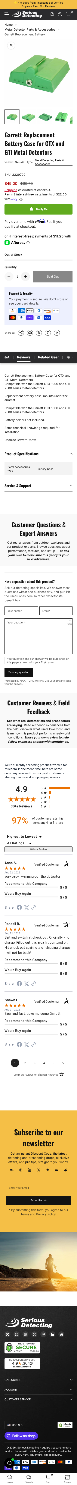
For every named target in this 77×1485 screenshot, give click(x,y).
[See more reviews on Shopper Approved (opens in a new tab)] (33, 908)
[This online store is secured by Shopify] (65, 1425)
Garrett (19, 162)
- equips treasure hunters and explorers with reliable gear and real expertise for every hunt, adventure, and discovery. (38, 1451)
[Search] (52, 14)
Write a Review (38, 849)
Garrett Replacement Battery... (25, 34)
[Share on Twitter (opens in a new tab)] (26, 907)
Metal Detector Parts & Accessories (29, 29)
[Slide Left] (7, 4)
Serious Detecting (28, 1447)
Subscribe (36, 1200)
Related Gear (48, 357)
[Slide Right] (70, 4)
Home (8, 24)
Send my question (18, 672)
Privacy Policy (46, 1214)
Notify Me (42, 209)
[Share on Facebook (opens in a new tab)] (19, 908)
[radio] (57, 788)
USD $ (16, 1425)
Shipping (10, 190)
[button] (52, 14)
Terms (25, 1214)
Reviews (24, 357)
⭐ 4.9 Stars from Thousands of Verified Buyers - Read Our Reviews (38, 4)
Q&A (6, 357)
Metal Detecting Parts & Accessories (49, 162)
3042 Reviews (24, 806)
